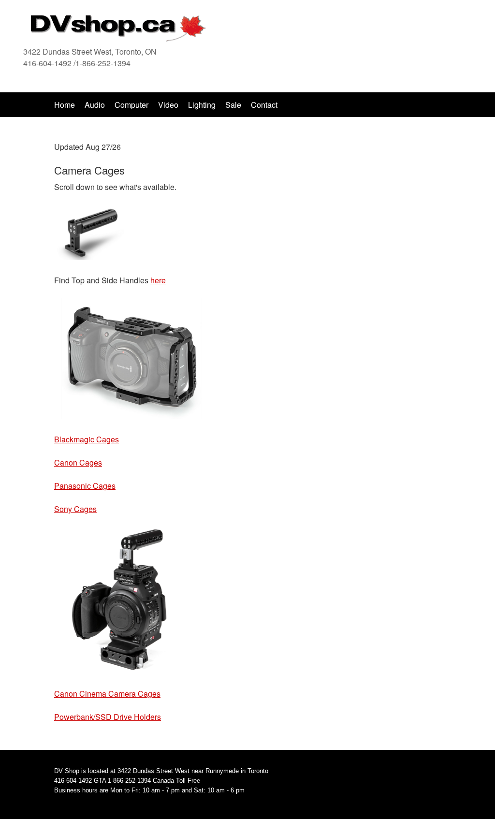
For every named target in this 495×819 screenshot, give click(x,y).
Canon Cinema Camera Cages (107, 693)
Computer (131, 104)
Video (168, 104)
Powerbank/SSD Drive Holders (107, 716)
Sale (234, 104)
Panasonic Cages (85, 485)
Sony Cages (75, 508)
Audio (95, 104)
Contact (264, 104)
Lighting (202, 104)
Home (64, 104)
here (158, 280)
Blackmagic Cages (86, 439)
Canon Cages (78, 462)
